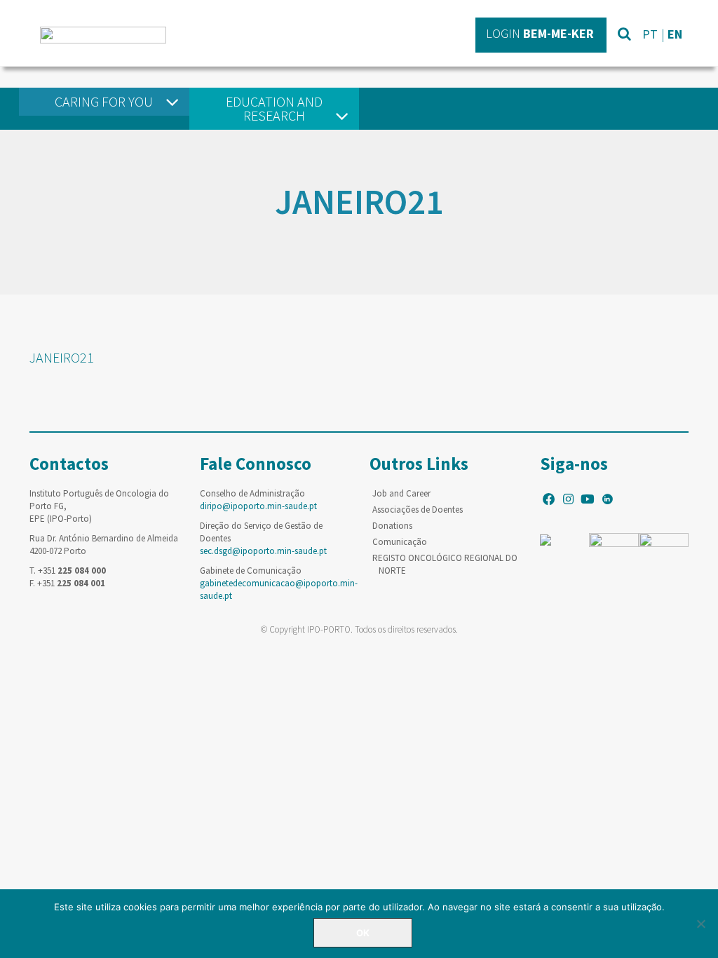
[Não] (700, 924)
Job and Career (401, 493)
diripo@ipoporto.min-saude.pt (258, 506)
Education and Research (274, 108)
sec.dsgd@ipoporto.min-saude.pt (263, 551)
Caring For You (104, 101)
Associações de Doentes (417, 509)
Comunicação (399, 542)
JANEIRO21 (61, 357)
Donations (392, 526)
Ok (363, 932)
